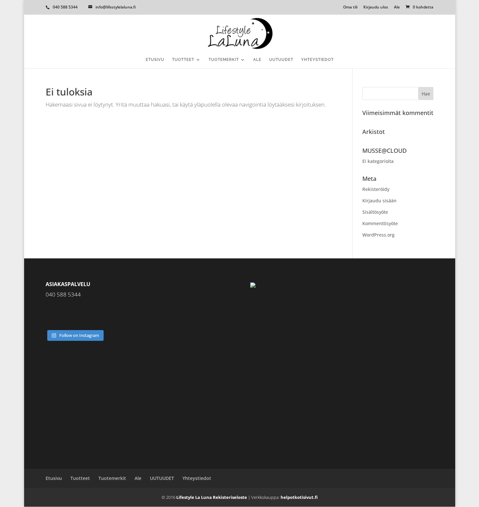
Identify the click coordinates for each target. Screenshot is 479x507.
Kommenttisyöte (380, 223)
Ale (397, 7)
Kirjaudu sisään (379, 200)
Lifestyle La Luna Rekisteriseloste (211, 497)
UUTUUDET (281, 59)
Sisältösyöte (375, 212)
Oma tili (350, 7)
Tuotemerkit (224, 59)
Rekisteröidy (375, 189)
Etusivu (155, 59)
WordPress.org (378, 235)
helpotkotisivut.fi (299, 497)
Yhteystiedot (317, 59)
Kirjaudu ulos (375, 7)
